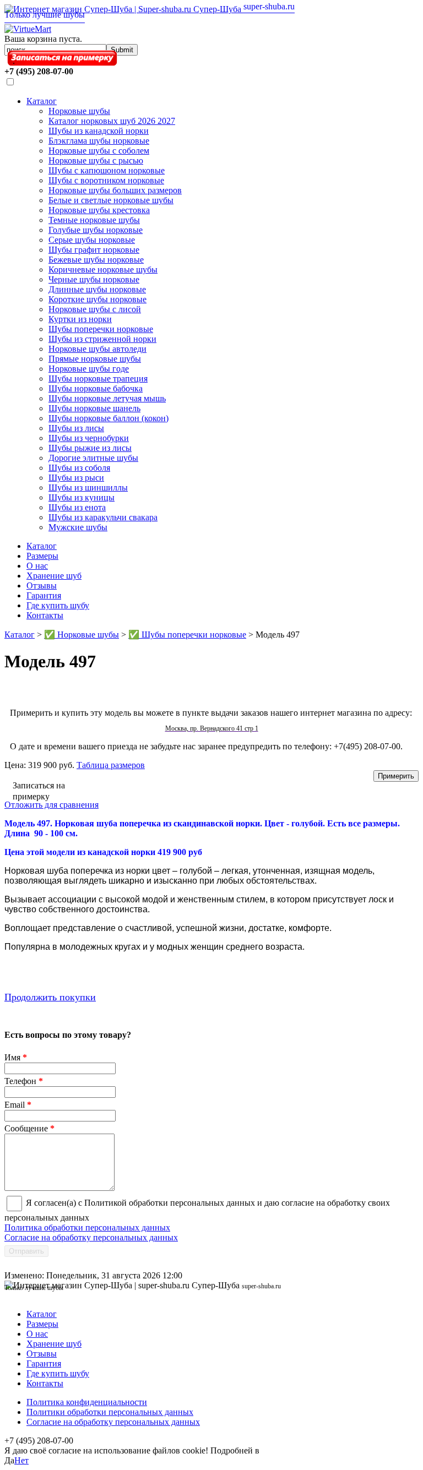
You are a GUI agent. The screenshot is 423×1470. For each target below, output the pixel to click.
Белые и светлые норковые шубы (110, 200)
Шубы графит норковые (93, 249)
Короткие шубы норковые (97, 299)
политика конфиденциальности (321, 1450)
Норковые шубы (79, 111)
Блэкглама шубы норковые (98, 140)
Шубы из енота (77, 507)
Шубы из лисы (76, 428)
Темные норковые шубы (94, 220)
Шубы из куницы (81, 497)
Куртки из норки (80, 319)
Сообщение (29, 1128)
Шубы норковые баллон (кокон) (108, 418)
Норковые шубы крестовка (99, 210)
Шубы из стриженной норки (102, 339)
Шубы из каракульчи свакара (103, 517)
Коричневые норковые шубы (103, 269)
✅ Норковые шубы (81, 634)
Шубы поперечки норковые (100, 329)
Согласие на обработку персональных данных (91, 1237)
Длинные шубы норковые (97, 289)
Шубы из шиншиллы (88, 487)
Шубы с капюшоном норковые (106, 170)
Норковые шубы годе (88, 368)
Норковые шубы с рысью (95, 160)
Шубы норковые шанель (94, 408)
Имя (15, 1057)
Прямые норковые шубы (94, 358)
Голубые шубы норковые (95, 230)
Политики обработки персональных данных (109, 1412)
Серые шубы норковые (91, 239)
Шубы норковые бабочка (95, 388)
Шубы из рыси (76, 477)
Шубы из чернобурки (88, 438)
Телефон (23, 1081)
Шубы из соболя (79, 467)
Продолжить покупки (50, 997)
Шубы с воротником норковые (106, 180)
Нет (21, 1460)
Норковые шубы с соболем (98, 150)
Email (17, 1104)
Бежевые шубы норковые (96, 259)
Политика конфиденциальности (86, 1402)
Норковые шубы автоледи (97, 348)
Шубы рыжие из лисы (90, 448)
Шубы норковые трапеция (98, 378)
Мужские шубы (77, 527)
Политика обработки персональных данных (87, 1227)
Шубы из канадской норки (98, 130)
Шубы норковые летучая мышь (107, 398)
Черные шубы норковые (93, 279)
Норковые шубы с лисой (94, 309)
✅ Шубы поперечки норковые (187, 634)
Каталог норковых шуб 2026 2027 (111, 121)
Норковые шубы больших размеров (115, 190)
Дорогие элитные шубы (93, 457)
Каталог (41, 101)
